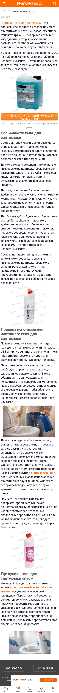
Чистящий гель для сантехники (21, 22)
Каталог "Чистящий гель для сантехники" (31, 117)
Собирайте (48, 680)
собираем (22, 680)
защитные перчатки (41, 472)
